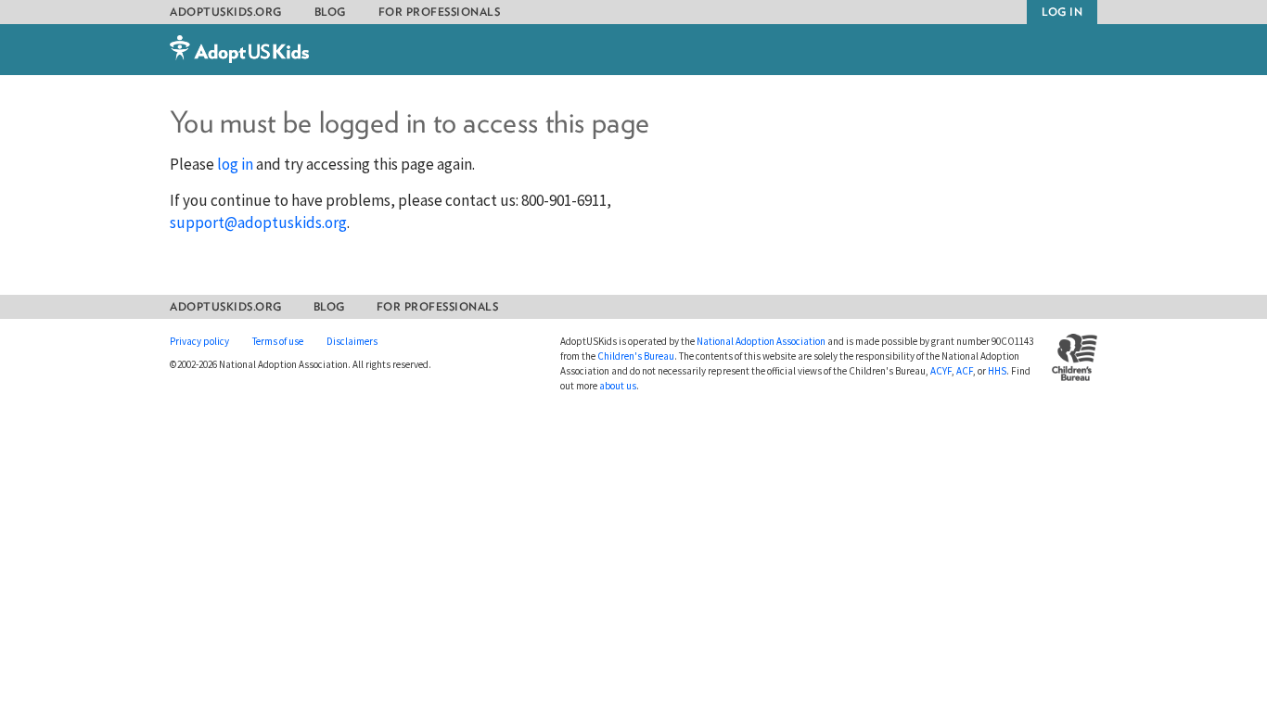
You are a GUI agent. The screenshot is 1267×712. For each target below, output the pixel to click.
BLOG (330, 12)
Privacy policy (199, 341)
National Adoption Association (761, 341)
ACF (964, 370)
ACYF (941, 370)
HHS (997, 370)
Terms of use (277, 341)
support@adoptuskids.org (258, 222)
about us (617, 385)
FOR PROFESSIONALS (439, 12)
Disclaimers (352, 341)
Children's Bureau (635, 356)
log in (235, 164)
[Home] (239, 59)
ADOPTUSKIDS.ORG (226, 12)
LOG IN (1062, 12)
